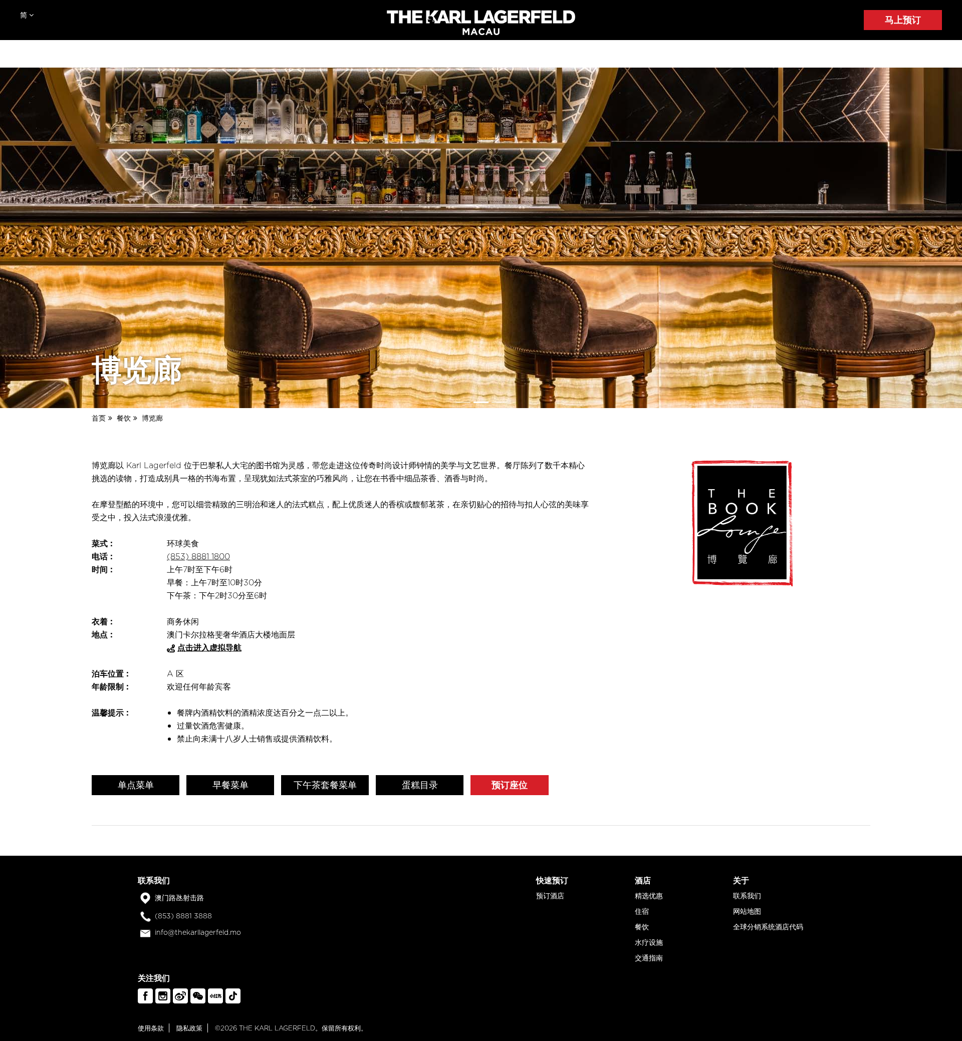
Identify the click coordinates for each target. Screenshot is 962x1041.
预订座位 (510, 785)
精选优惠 (649, 896)
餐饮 (124, 418)
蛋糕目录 (420, 785)
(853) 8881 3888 (183, 916)
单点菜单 (136, 785)
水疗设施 (649, 942)
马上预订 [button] (903, 20)
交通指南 (649, 958)
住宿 (642, 911)
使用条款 (151, 1027)
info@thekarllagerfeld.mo (198, 932)
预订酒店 (550, 896)
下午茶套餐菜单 (325, 785)
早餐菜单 (230, 785)
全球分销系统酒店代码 (768, 927)
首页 (99, 418)
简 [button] (24, 15)
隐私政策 (189, 1027)
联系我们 (747, 896)
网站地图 (747, 911)
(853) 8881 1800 (198, 556)
